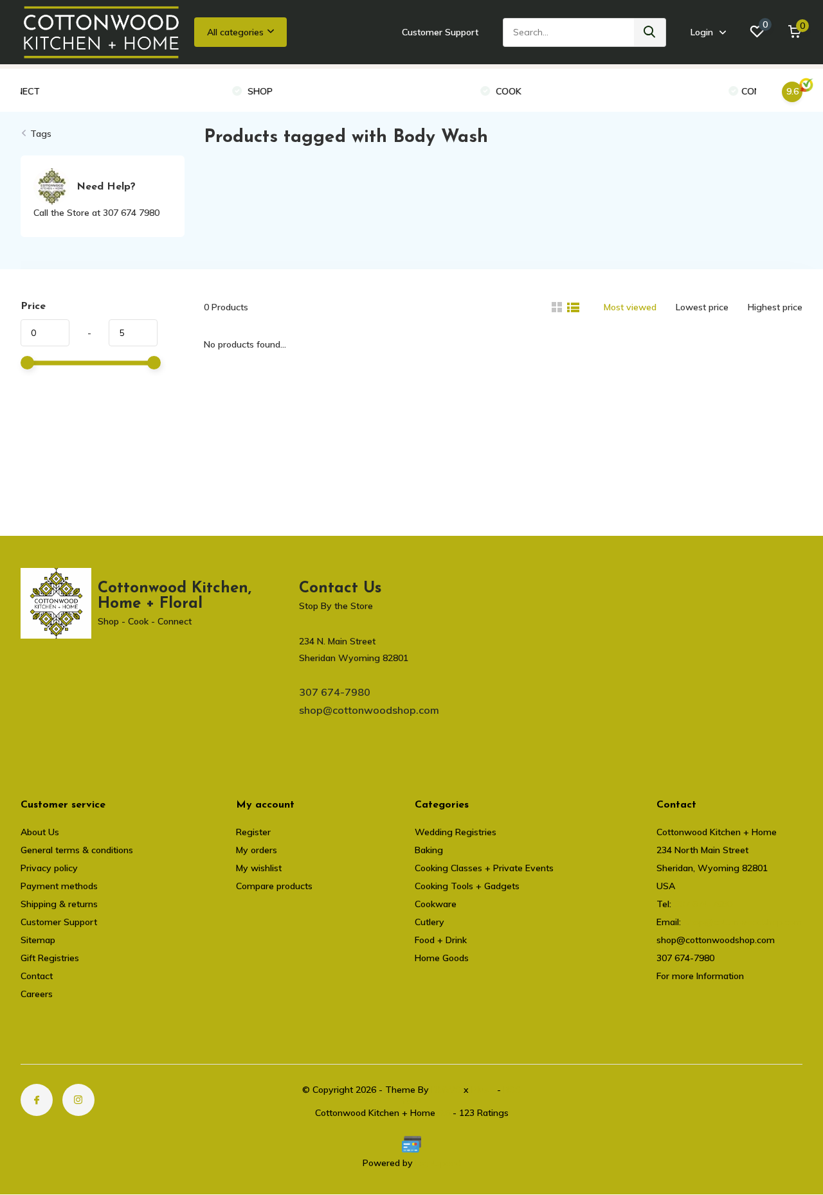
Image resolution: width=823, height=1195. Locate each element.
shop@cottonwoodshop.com (369, 710)
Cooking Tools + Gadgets (467, 886)
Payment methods (59, 886)
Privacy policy (49, 868)
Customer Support (440, 32)
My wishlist (259, 868)
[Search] (650, 32)
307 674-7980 (334, 692)
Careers (37, 994)
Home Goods (442, 958)
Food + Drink (441, 940)
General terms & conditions (77, 850)
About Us (40, 832)
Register (253, 832)
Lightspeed (438, 1163)
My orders (256, 850)
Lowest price (702, 307)
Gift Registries (50, 958)
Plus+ (482, 1089)
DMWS (446, 1089)
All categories (235, 32)
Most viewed (630, 307)
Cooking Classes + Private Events (484, 868)
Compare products (274, 886)
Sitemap (38, 940)
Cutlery (429, 922)
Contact (37, 976)
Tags (40, 133)
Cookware (436, 904)
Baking (429, 850)
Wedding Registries (455, 832)
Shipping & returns (59, 904)
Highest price (775, 307)
